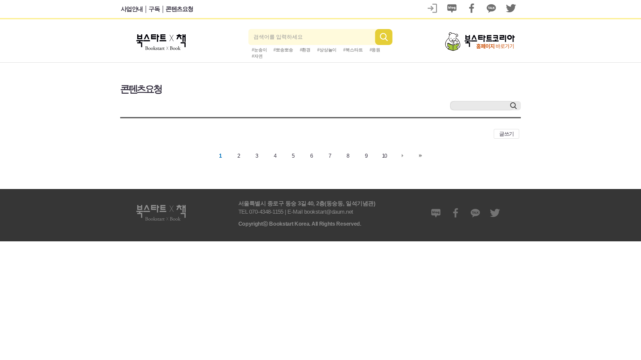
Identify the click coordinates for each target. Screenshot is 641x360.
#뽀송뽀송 (283, 49)
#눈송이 (259, 49)
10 (384, 156)
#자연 (257, 56)
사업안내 (132, 9)
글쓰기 (506, 134)
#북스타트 (353, 49)
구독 (154, 9)
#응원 (375, 49)
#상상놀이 (327, 49)
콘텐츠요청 (179, 9)
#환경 (305, 49)
